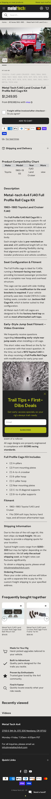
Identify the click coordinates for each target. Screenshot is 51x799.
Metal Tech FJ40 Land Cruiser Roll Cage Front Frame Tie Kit (37, 629)
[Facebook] (20, 771)
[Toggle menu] (4, 8)
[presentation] (4, 618)
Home (4, 22)
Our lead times (12, 139)
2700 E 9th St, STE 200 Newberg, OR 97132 (24, 730)
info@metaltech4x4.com (16, 567)
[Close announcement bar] (48, 2)
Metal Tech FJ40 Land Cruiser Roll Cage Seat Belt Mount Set (11, 629)
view (43, 172)
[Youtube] (30, 771)
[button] (25, 15)
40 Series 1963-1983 (16, 22)
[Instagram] (25, 771)
